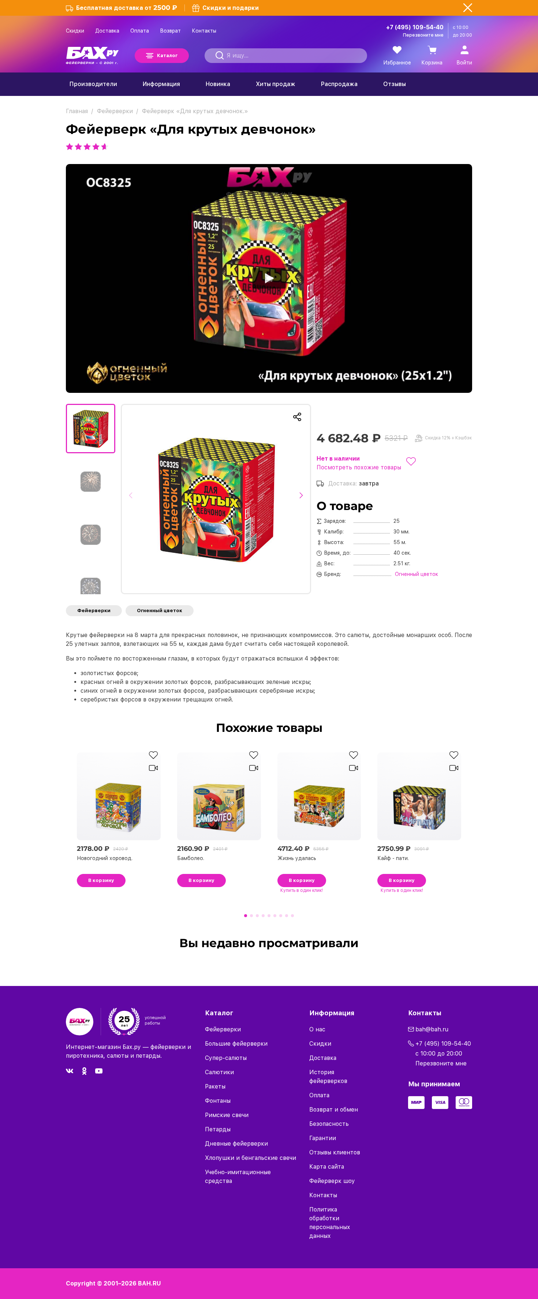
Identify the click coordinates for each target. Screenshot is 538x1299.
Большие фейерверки (236, 1043)
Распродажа (339, 84)
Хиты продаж (275, 84)
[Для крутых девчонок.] (216, 499)
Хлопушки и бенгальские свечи (250, 1157)
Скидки (75, 31)
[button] (133, 499)
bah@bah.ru (431, 1029)
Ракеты (215, 1086)
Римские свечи (227, 1115)
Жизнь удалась (296, 858)
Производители (93, 84)
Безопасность (329, 1123)
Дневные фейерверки (236, 1143)
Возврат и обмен (333, 1109)
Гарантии (322, 1138)
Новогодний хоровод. (104, 858)
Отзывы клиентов (334, 1152)
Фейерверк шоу (332, 1180)
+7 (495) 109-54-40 (415, 27)
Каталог (167, 55)
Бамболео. (190, 858)
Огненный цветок (159, 610)
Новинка (218, 84)
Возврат (170, 31)
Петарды (218, 1129)
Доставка (107, 31)
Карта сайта (326, 1166)
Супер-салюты (226, 1057)
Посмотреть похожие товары (359, 467)
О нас (317, 1029)
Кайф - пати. (393, 858)
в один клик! (301, 890)
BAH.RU (149, 1283)
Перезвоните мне (423, 35)
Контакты (204, 31)
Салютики (219, 1072)
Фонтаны (218, 1100)
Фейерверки (94, 610)
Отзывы (394, 84)
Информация (161, 84)
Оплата (139, 31)
